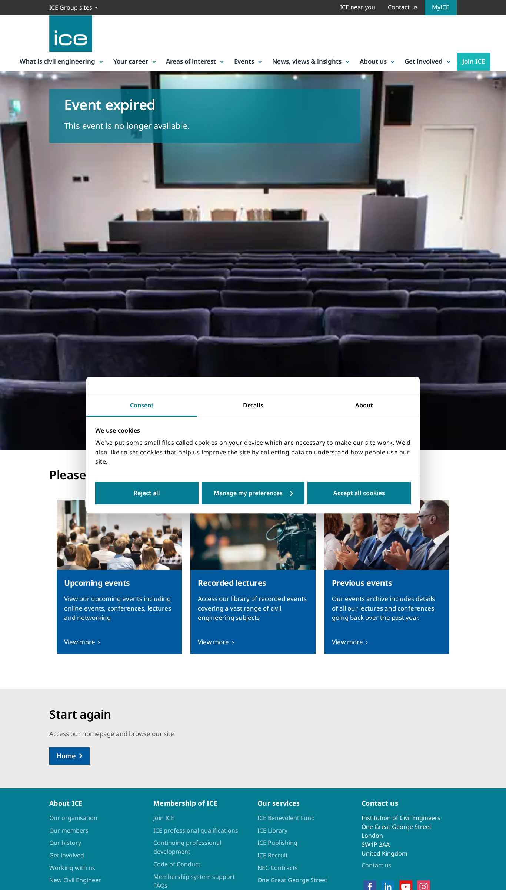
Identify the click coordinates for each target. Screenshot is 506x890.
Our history (65, 843)
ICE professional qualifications (195, 830)
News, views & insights (307, 61)
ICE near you (357, 7)
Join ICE (473, 61)
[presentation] (119, 577)
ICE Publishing (277, 843)
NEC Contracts (277, 868)
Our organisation (73, 818)
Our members (69, 830)
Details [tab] (253, 405)
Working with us (72, 868)
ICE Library (272, 830)
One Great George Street (292, 880)
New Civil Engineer (75, 880)
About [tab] (364, 405)
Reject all (147, 493)
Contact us (403, 7)
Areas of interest (191, 61)
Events (244, 61)
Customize (253, 493)
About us (373, 61)
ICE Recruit (272, 855)
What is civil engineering (57, 61)
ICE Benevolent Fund (286, 818)
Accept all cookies (359, 493)
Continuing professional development (187, 847)
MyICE (440, 7)
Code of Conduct (176, 864)
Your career (130, 61)
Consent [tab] (142, 405)
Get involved (424, 61)
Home (66, 755)
